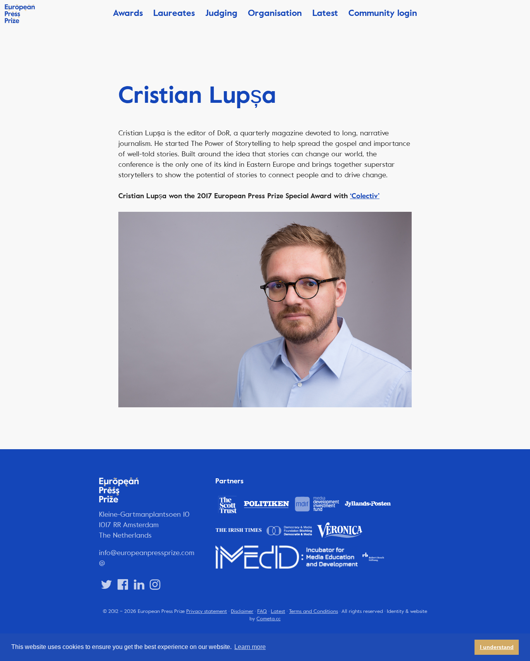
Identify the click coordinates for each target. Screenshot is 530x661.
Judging (221, 13)
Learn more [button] (250, 647)
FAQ (262, 611)
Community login (382, 13)
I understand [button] (497, 647)
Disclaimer (242, 611)
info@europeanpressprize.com (146, 553)
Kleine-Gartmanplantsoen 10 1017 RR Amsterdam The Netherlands (144, 525)
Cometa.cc (268, 619)
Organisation (275, 13)
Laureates (174, 13)
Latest (325, 13)
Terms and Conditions (313, 611)
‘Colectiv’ (364, 196)
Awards (128, 13)
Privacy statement (206, 611)
